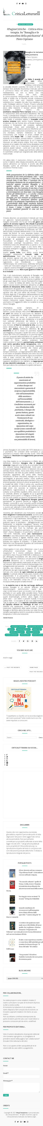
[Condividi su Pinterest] (32, 641)
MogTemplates (21, 1113)
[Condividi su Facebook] (19, 641)
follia (11, 629)
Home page (34, 667)
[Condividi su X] (23, 641)
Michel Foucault (17, 632)
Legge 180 (37, 629)
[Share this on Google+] (28, 641)
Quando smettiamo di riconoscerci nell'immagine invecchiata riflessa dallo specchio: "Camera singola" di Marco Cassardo (23, 912)
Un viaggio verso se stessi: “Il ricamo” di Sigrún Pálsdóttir (29, 898)
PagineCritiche (33, 632)
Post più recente (13, 667)
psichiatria (25, 635)
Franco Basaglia (23, 629)
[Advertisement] (21, 794)
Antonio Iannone (25, 24)
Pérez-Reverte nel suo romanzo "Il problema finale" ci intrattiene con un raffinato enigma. (31, 872)
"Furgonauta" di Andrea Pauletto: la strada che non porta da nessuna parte (30, 957)
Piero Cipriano (11, 635)
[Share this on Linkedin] (36, 641)
